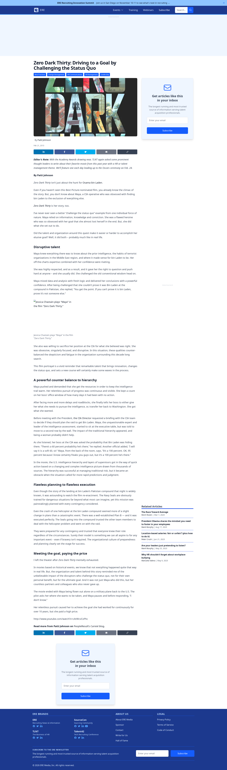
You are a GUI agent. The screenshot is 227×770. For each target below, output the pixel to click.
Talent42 (79, 731)
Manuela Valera (148, 560)
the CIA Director (82, 418)
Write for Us (122, 735)
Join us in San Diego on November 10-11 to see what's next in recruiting (113, 2)
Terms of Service (165, 724)
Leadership (105, 74)
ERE (35, 719)
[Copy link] (127, 151)
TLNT (35, 731)
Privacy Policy (164, 719)
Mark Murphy (147, 527)
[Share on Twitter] (85, 151)
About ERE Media (124, 719)
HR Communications (74, 74)
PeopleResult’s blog (89, 626)
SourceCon (80, 719)
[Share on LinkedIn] (43, 151)
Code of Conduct (165, 730)
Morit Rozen (146, 515)
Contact (119, 730)
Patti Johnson (44, 140)
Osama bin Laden (92, 182)
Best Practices (40, 74)
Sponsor (120, 724)
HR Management (91, 74)
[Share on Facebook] (64, 151)
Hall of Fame (122, 740)
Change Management (56, 74)
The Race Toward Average (154, 512)
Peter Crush (146, 539)
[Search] (190, 10)
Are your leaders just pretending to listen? (163, 545)
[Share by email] (106, 151)
